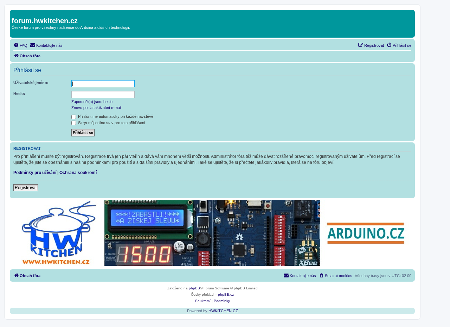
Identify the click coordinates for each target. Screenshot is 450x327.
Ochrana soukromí (78, 172)
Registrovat (26, 187)
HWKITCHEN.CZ (223, 311)
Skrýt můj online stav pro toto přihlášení (111, 123)
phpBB (194, 288)
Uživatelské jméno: (31, 83)
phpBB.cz (226, 294)
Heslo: (19, 93)
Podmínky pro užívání (34, 172)
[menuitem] (20, 45)
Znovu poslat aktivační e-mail (96, 107)
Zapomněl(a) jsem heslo (91, 102)
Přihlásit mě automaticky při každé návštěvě (115, 116)
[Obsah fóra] (16, 13)
